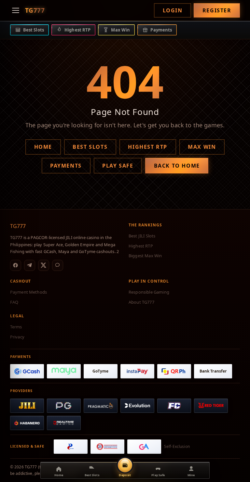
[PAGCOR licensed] (71, 446)
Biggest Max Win (145, 256)
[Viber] (57, 265)
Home (43, 146)
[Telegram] (29, 265)
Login (173, 10)
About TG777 (141, 302)
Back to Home (177, 165)
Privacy (17, 337)
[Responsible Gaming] (107, 446)
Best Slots (90, 146)
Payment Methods (28, 292)
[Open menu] (15, 10)
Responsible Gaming (149, 292)
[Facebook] (15, 265)
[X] (43, 265)
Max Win (202, 146)
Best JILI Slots (142, 236)
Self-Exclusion (177, 446)
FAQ (14, 302)
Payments (66, 165)
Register (216, 10)
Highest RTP (147, 146)
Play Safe (117, 165)
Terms (16, 327)
